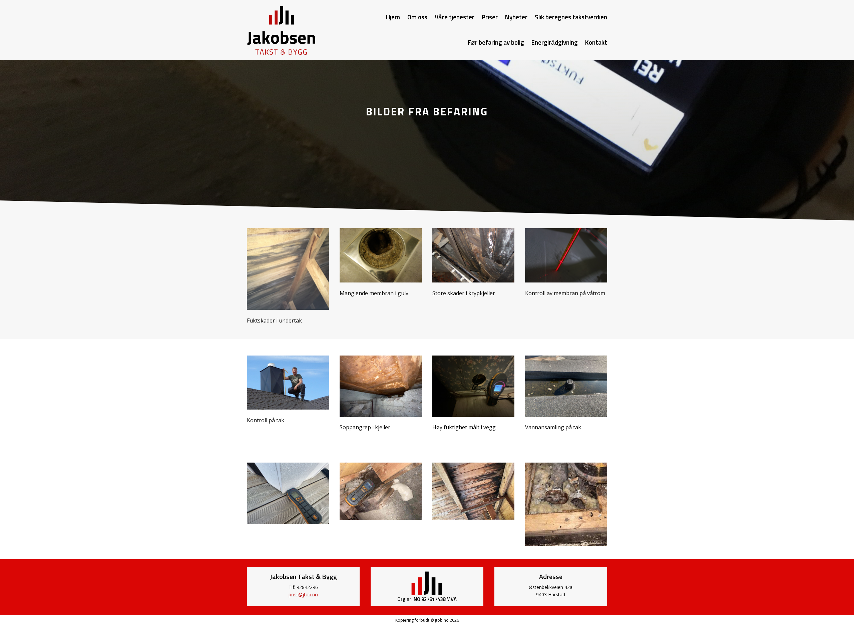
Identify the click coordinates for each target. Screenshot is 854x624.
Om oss (417, 17)
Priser (490, 17)
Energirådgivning (554, 43)
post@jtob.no (303, 594)
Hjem (393, 17)
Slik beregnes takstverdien (571, 17)
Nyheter (516, 17)
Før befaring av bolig (496, 43)
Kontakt (596, 43)
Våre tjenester (454, 17)
